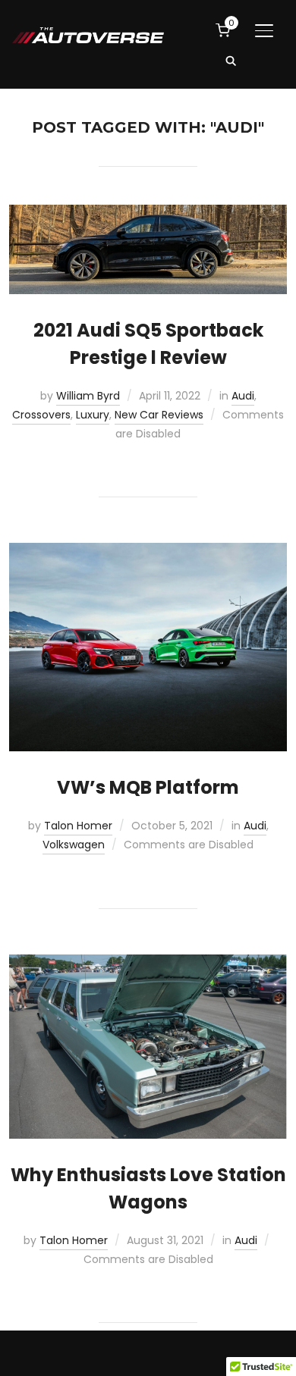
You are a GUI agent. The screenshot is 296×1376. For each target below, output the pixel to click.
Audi (242, 395)
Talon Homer (78, 825)
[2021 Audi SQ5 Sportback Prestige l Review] (148, 213)
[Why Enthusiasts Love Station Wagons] (148, 963)
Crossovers (41, 414)
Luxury (92, 414)
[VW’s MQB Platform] (148, 551)
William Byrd (88, 395)
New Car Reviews (159, 414)
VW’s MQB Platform (148, 787)
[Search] (231, 60)
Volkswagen (74, 844)
